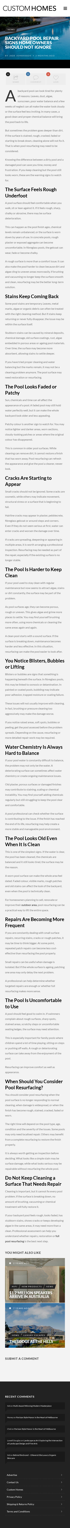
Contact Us (13, 1482)
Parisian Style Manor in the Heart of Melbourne (37, 1417)
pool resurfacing (14, 1241)
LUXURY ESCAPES (34, 1335)
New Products (32, 1286)
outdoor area (29, 904)
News (11, 29)
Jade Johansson (20, 55)
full (57, 1236)
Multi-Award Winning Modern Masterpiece (32, 1406)
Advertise (12, 1475)
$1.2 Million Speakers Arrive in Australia (30, 1294)
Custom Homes (15, 1489)
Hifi (14, 1286)
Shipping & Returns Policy (20, 1504)
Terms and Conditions (18, 1511)
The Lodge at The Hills (31, 1341)
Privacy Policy (14, 1496)
